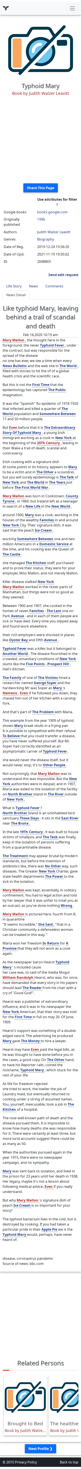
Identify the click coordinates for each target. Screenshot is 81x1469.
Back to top (69, 1462)
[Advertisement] (40, 140)
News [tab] (33, 286)
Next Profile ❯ (40, 1448)
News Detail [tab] (16, 295)
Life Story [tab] (14, 286)
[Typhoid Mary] (40, 49)
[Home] (6, 8)
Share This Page (40, 187)
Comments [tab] (54, 286)
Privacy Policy (26, 1462)
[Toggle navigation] (72, 8)
